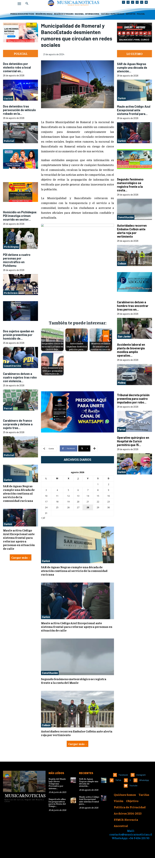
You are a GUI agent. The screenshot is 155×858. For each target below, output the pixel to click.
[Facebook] (123, 2)
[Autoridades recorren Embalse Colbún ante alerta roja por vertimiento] (77, 709)
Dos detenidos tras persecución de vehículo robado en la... (19, 109)
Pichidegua (11, 246)
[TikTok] (132, 2)
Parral (8, 408)
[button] (27, 3)
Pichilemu (11, 292)
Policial (9, 140)
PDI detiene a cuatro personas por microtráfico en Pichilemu (16, 260)
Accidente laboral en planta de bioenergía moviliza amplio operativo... (131, 350)
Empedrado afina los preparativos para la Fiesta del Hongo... (57, 803)
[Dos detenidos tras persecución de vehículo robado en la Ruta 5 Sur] (20, 132)
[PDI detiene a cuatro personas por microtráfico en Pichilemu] (20, 284)
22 (98, 501)
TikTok (118, 780)
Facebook (123, 775)
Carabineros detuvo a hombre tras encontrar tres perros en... (132, 305)
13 (78, 495)
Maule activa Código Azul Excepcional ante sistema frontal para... (133, 110)
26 (68, 507)
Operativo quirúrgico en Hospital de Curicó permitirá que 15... (133, 441)
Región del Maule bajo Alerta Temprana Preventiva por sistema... (57, 784)
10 (46, 495)
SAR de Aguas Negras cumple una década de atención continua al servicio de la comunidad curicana (19, 493)
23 (108, 501)
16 (108, 495)
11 (57, 495)
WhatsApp (144, 780)
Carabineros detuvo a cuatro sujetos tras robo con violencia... (20, 377)
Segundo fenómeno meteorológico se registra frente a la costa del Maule (73, 680)
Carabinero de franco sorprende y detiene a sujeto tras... (18, 424)
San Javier (124, 336)
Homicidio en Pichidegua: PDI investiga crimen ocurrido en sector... (20, 215)
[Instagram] (128, 2)
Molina (121, 382)
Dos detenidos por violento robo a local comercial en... (17, 67)
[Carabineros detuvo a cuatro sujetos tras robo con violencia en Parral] (20, 400)
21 (88, 501)
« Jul (43, 517)
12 (68, 495)
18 (57, 501)
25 (57, 507)
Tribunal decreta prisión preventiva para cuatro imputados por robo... (133, 398)
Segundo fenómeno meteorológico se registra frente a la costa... (130, 184)
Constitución (12, 365)
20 (78, 501)
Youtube (133, 785)
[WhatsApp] (141, 2)
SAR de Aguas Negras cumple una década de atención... (132, 67)
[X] (137, 2)
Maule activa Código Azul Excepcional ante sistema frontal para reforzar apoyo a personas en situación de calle (19, 539)
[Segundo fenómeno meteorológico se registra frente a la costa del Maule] (77, 656)
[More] (94, 448)
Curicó (8, 98)
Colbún (46, 725)
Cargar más (19, 557)
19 (68, 501)
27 (78, 507)
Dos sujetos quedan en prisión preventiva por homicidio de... (18, 334)
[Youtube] (146, 2)
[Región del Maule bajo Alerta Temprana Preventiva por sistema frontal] (73, 780)
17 (46, 501)
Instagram (141, 775)
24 (46, 507)
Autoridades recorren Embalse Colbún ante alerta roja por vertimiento (76, 733)
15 (98, 495)
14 (88, 495)
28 (88, 507)
